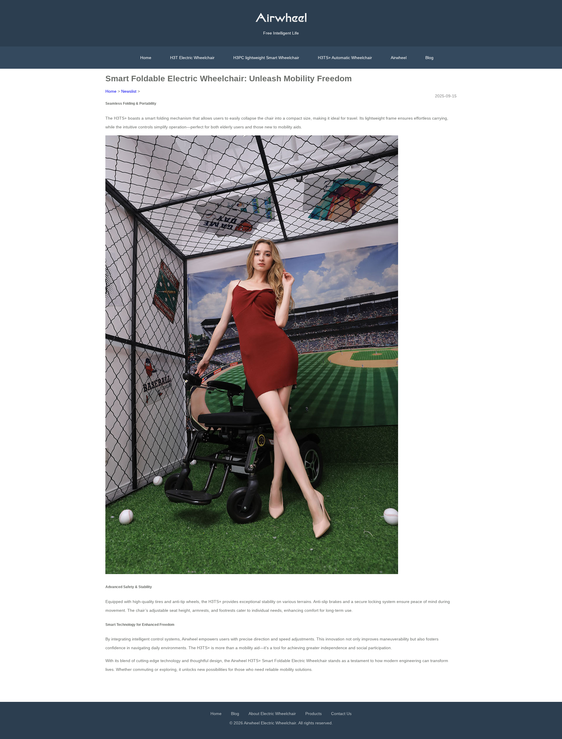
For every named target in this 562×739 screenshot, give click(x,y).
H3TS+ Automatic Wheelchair (345, 57)
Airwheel (399, 57)
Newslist (128, 91)
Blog (429, 57)
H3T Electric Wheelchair (192, 57)
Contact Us (341, 713)
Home (145, 57)
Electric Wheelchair (278, 723)
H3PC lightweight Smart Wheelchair (266, 57)
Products (313, 713)
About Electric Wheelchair (272, 713)
